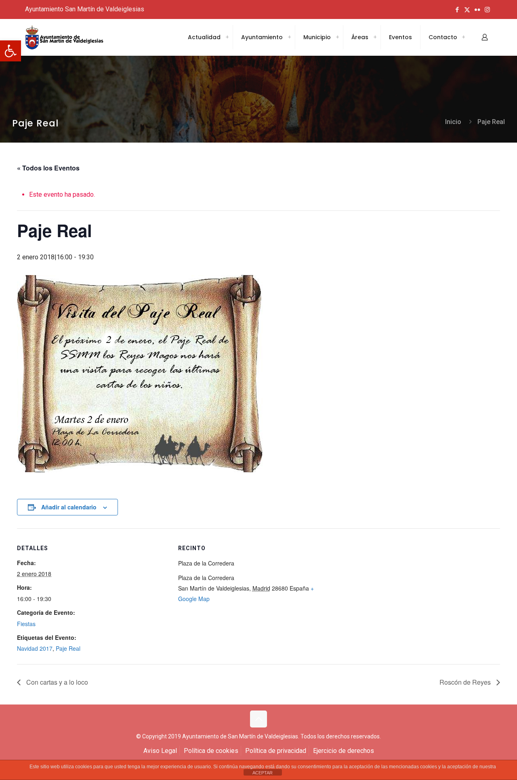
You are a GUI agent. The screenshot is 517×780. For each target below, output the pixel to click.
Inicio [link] (453, 122)
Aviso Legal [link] (160, 751)
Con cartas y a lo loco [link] (56, 682)
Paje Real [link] (491, 122)
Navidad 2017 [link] (35, 648)
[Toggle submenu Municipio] (337, 37)
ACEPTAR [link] (262, 772)
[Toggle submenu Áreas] (375, 37)
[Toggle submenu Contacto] (463, 37)
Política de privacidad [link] (275, 751)
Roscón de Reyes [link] (465, 682)
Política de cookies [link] (211, 751)
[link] (10, 50)
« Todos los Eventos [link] (48, 167)
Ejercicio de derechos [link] (343, 751)
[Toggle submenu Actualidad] (227, 37)
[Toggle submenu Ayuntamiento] (289, 37)
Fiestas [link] (26, 624)
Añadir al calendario (69, 507)
